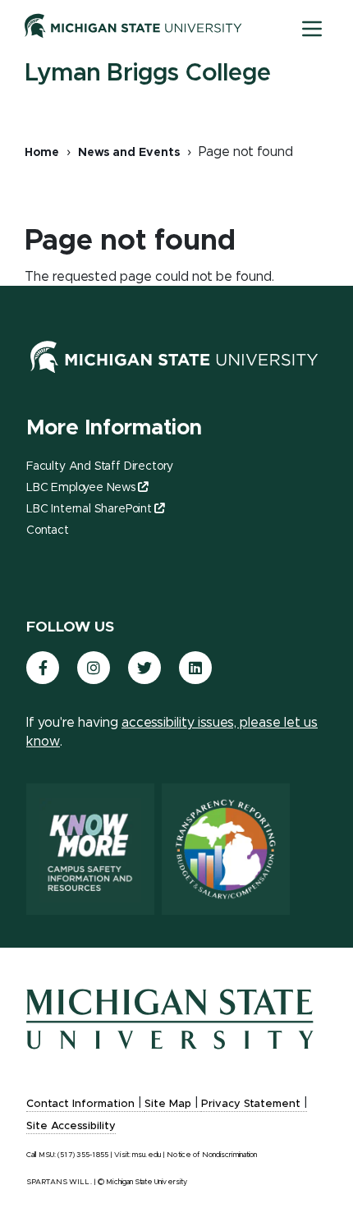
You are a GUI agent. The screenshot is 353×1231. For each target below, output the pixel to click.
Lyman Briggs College (148, 73)
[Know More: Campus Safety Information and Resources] (90, 849)
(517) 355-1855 (82, 1155)
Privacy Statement (250, 1104)
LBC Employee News (80, 488)
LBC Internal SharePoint (89, 509)
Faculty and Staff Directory (99, 466)
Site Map (167, 1104)
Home (42, 152)
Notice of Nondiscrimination (212, 1155)
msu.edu (146, 1155)
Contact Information (80, 1104)
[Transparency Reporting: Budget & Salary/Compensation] (226, 849)
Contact (47, 530)
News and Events (129, 152)
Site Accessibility (71, 1126)
